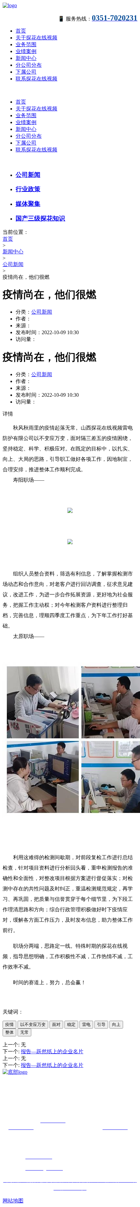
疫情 (9, 1024)
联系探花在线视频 (36, 78)
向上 (116, 1024)
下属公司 (26, 72)
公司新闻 (28, 174)
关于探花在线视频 (36, 37)
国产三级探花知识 (40, 218)
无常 (24, 1032)
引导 (101, 1024)
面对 (56, 1024)
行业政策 (28, 189)
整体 (9, 1032)
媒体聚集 (28, 203)
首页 (21, 31)
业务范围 (26, 44)
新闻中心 (26, 58)
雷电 (86, 1024)
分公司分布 (29, 65)
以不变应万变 (33, 1024)
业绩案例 (26, 51)
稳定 (71, 1024)
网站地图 (13, 1200)
